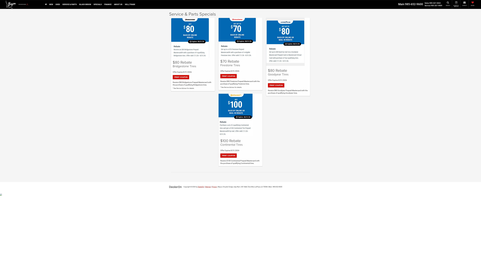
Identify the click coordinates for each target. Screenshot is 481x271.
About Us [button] (118, 4)
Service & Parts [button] (69, 4)
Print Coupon (181, 77)
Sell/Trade (130, 4)
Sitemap (208, 187)
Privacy (214, 187)
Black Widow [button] (85, 4)
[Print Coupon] (190, 38)
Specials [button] (98, 4)
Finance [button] (107, 4)
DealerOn (201, 187)
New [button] (51, 4)
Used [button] (57, 4)
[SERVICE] (456, 4)
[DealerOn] (175, 187)
